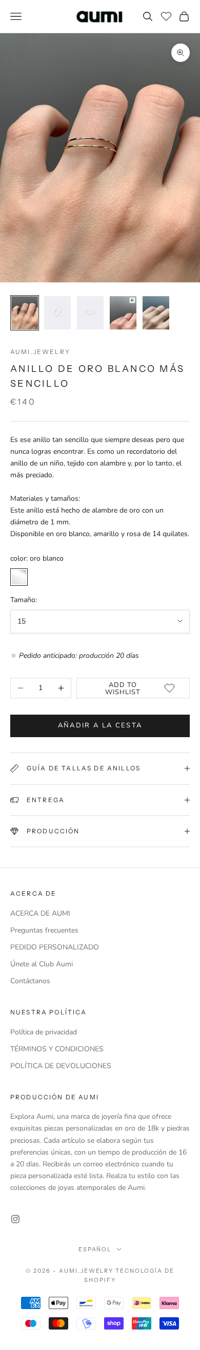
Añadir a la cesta (100, 725)
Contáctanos (30, 981)
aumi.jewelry (40, 352)
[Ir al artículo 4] (123, 312)
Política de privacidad (43, 1032)
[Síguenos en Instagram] (15, 1219)
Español (95, 1249)
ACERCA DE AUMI (40, 913)
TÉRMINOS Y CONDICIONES (57, 1049)
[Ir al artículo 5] (156, 312)
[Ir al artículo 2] (57, 312)
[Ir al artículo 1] (24, 312)
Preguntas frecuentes (44, 930)
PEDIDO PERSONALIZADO (54, 947)
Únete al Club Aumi (41, 964)
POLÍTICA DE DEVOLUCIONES (60, 1066)
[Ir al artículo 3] (90, 312)
